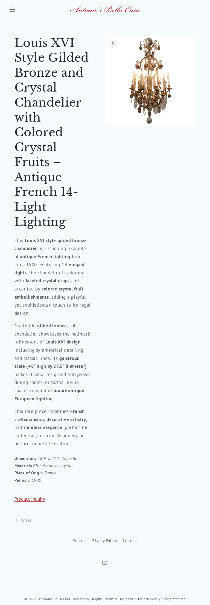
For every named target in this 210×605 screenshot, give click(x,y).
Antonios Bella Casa (54, 599)
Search (79, 540)
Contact (130, 540)
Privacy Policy (104, 540)
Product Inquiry (29, 499)
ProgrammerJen (173, 599)
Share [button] (26, 520)
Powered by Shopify (86, 599)
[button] (12, 9)
